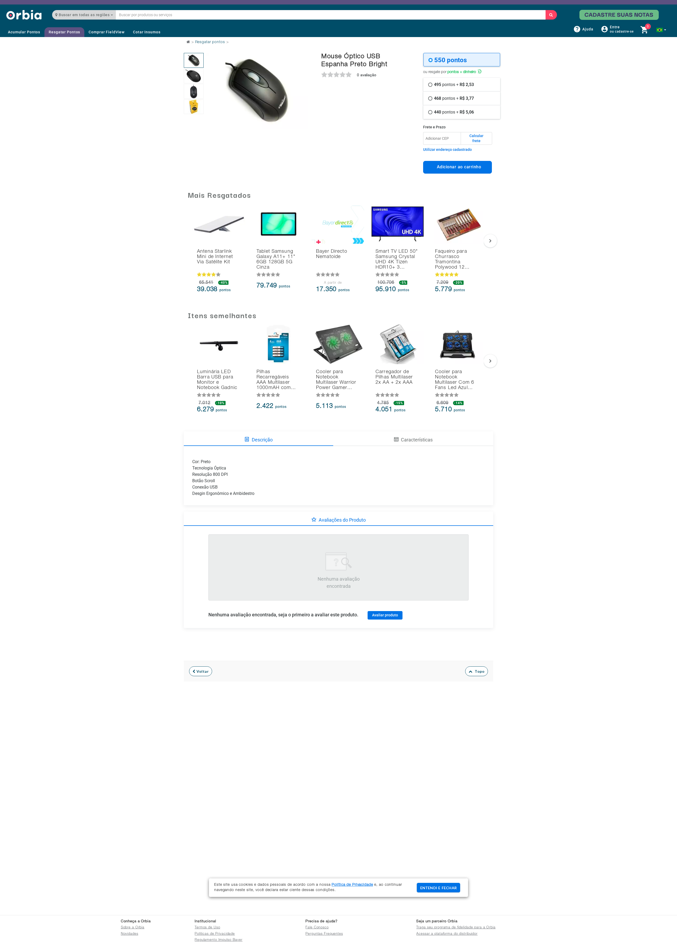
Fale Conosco (317, 927)
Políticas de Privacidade (215, 934)
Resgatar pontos (210, 42)
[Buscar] (551, 15)
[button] (661, 29)
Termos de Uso (207, 927)
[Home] (24, 15)
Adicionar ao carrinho (457, 166)
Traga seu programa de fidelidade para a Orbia (455, 927)
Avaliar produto (385, 615)
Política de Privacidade (352, 885)
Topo (478, 671)
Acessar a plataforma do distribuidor (447, 934)
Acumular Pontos (24, 32)
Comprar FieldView (107, 32)
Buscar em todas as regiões (84, 15)
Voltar (202, 671)
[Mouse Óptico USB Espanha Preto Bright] (194, 60)
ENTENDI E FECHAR (438, 888)
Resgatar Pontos (64, 32)
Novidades (129, 934)
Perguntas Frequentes (324, 934)
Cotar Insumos (146, 32)
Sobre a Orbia (132, 927)
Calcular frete (476, 138)
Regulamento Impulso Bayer (219, 940)
